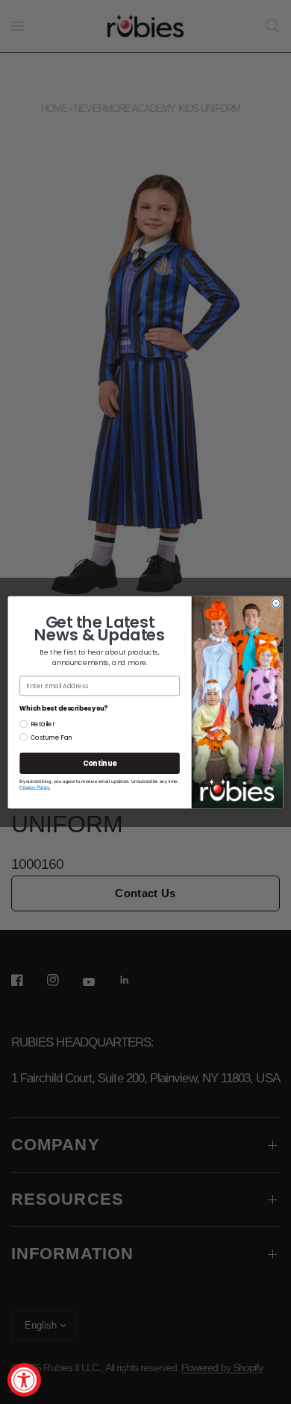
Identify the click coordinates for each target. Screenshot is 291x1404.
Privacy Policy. (34, 787)
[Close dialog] (276, 603)
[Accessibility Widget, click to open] (24, 1380)
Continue (100, 763)
